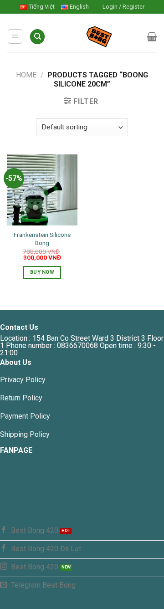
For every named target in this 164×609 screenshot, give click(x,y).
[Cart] (152, 36)
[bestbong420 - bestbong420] (96, 36)
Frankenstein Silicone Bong (42, 238)
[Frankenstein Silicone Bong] (42, 189)
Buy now (42, 272)
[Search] (37, 36)
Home (26, 75)
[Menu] (15, 36)
